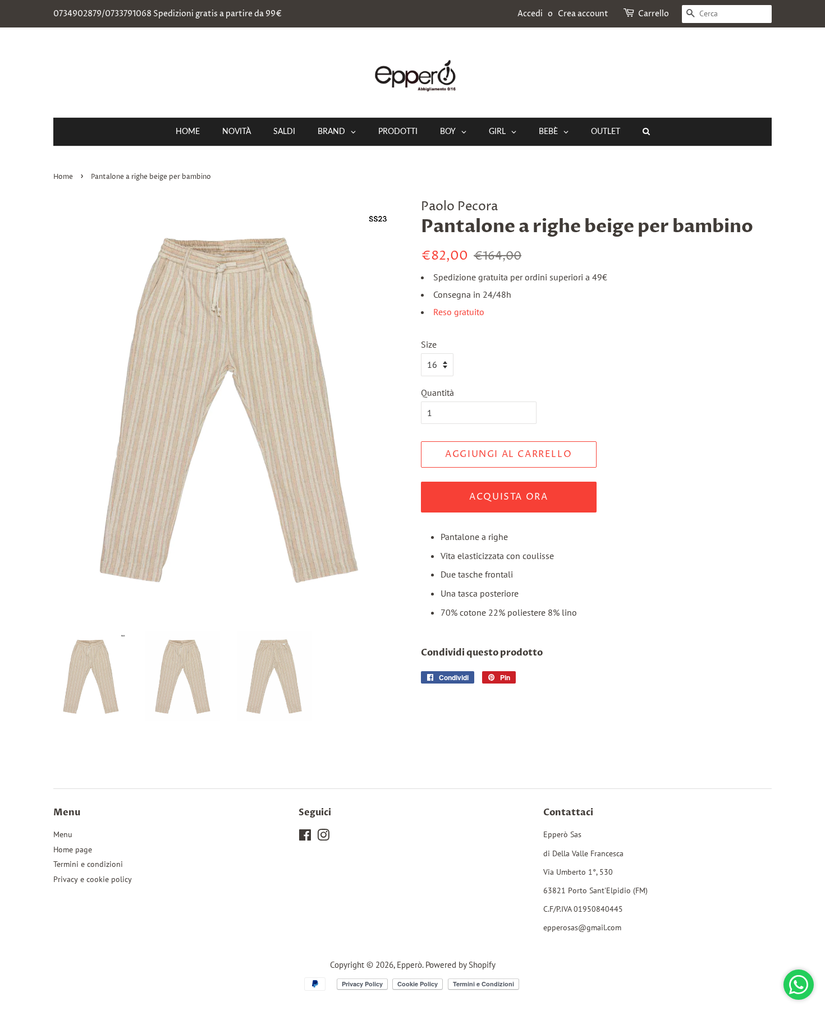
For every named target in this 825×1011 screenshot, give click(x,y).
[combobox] (727, 14)
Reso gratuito (458, 311)
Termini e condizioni (88, 864)
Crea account (583, 13)
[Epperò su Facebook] (305, 837)
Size (429, 344)
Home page (72, 849)
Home (63, 177)
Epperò (409, 964)
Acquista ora (508, 497)
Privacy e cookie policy (92, 879)
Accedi (530, 13)
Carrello (653, 13)
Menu (62, 834)
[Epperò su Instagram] (323, 837)
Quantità (437, 392)
